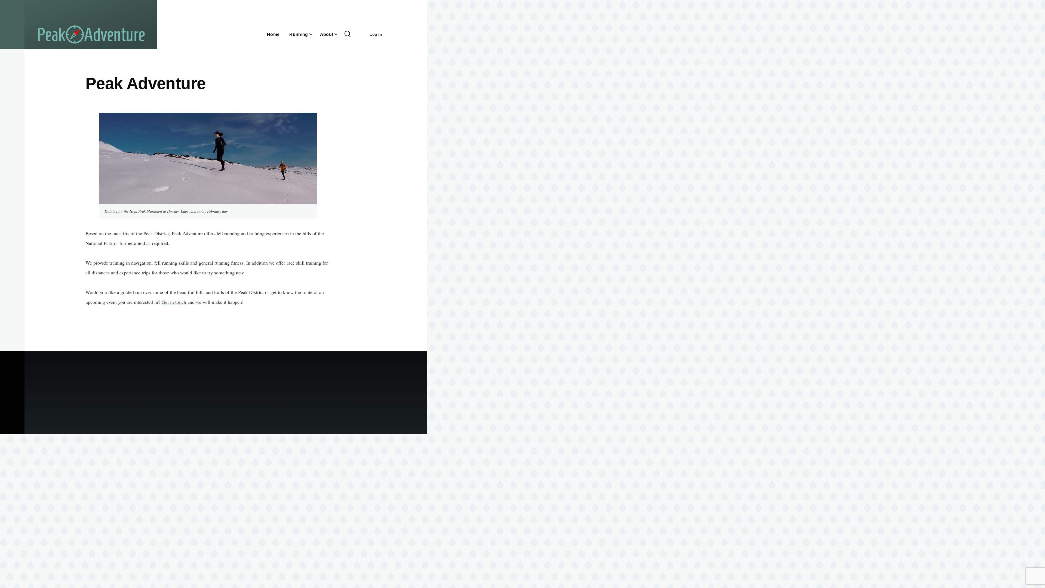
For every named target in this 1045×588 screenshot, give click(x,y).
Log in (376, 34)
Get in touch (174, 302)
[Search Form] (347, 34)
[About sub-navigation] (339, 34)
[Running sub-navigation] (314, 34)
